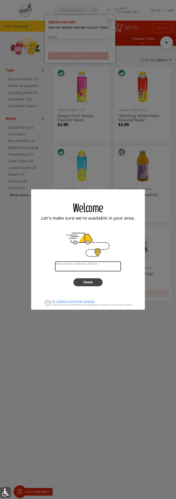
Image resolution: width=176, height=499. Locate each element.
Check (88, 282)
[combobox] (88, 266)
